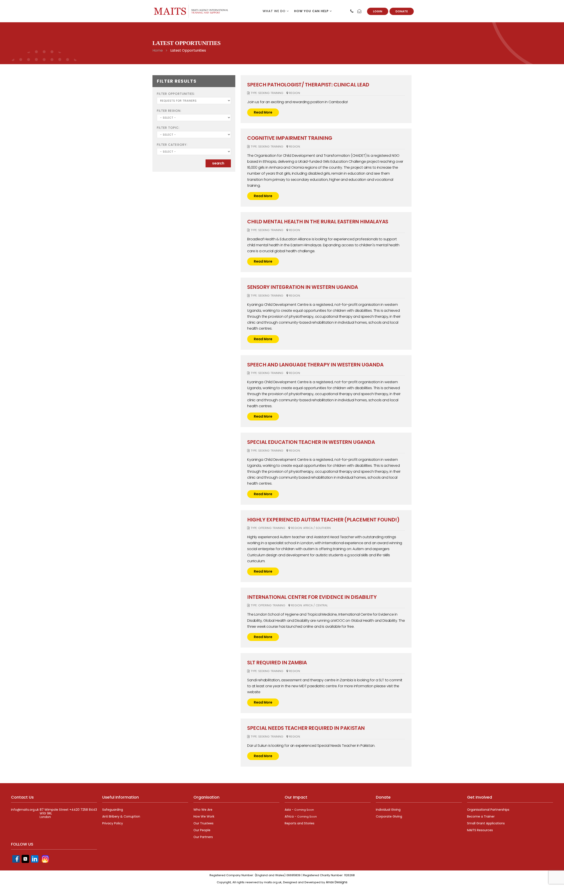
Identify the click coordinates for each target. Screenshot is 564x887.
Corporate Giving (389, 816)
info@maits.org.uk (25, 810)
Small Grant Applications (486, 823)
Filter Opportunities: (176, 94)
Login (377, 11)
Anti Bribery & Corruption (121, 816)
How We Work (203, 816)
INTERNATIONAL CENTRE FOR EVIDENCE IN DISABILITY (312, 597)
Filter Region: (169, 110)
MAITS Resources (480, 830)
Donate (401, 11)
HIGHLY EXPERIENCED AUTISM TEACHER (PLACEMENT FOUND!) (323, 519)
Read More (263, 112)
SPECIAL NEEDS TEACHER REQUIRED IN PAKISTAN (306, 728)
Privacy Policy (112, 823)
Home (157, 50)
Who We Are (202, 809)
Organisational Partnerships (488, 809)
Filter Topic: (168, 127)
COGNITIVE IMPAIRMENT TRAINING (289, 138)
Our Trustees (203, 823)
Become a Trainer (481, 816)
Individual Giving (388, 809)
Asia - (299, 809)
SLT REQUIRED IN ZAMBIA (277, 662)
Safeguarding (112, 809)
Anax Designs (336, 882)
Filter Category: (172, 144)
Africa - (301, 816)
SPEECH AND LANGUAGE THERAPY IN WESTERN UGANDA (315, 364)
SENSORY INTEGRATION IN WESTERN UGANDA (302, 287)
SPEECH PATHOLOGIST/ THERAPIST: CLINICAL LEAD (308, 84)
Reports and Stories (299, 823)
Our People (201, 830)
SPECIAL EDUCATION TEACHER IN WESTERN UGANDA (311, 442)
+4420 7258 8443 (83, 810)
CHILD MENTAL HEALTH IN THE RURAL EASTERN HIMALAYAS (317, 221)
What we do (275, 11)
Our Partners (203, 837)
